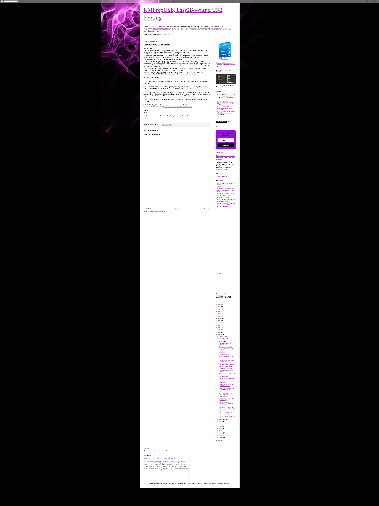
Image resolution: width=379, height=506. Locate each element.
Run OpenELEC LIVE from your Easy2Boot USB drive (226, 389)
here (147, 78)
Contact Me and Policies (224, 201)
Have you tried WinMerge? (227, 374)
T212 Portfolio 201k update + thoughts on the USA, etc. (225, 107)
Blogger (227, 483)
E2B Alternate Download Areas (226, 193)
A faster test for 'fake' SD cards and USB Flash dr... (227, 415)
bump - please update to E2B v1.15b (227, 357)
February (222, 435)
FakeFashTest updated (225, 412)
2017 (219, 325)
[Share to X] (167, 125)
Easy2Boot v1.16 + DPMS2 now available (226, 343)
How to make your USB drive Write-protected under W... (226, 348)
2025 (219, 307)
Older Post (206, 208)
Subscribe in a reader (222, 176)
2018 (219, 323)
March (221, 433)
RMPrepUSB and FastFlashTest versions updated (226, 403)
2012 (219, 440)
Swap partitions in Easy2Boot (224, 381)
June (220, 426)
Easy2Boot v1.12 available (226, 378)
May (220, 428)
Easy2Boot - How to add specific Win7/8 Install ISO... (226, 370)
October (221, 341)
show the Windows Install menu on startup (178, 107)
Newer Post (147, 208)
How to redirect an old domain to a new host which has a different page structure (226, 205)
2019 (219, 320)
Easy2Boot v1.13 (223, 376)
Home (177, 208)
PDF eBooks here (164, 34)
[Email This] (163, 125)
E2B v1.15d (222, 352)
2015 (219, 330)
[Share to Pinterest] (170, 125)
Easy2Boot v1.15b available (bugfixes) (226, 361)
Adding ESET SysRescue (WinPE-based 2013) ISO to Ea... (227, 409)
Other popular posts (223, 197)
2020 (219, 318)
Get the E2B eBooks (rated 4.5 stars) (226, 183)
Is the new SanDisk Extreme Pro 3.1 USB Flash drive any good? (225, 190)
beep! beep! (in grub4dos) (226, 366)
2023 (219, 311)
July (220, 424)
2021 (219, 316)
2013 (219, 334)
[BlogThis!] (165, 125)
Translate (230, 97)
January (221, 437)
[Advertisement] (176, 193)
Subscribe (225, 145)
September (222, 419)
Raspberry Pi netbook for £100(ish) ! (226, 399)
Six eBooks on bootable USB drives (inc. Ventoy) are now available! (225, 158)
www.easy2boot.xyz (208, 29)
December (222, 336)
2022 (219, 313)
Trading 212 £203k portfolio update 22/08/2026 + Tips (225, 102)
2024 (219, 309)
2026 (219, 304)
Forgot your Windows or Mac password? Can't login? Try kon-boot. (225, 64)
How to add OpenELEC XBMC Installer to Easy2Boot (225, 395)
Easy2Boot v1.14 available (226, 364)
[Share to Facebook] (168, 125)
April (220, 430)
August (221, 421)
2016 (219, 327)
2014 (219, 332)
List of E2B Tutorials (223, 195)
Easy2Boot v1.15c (224, 354)
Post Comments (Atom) (158, 211)
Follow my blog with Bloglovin (226, 199)
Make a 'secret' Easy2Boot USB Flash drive (226, 385)
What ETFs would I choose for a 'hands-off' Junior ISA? (226, 112)
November (222, 339)
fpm (216, 483)
